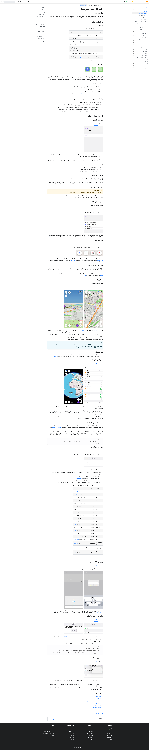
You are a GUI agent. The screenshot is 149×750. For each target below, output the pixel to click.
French (72, 730)
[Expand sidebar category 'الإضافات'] (133, 49)
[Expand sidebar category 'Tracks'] (133, 31)
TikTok (91, 735)
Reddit (91, 731)
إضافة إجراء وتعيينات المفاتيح (39, 38)
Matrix (91, 739)
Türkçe (72, 744)
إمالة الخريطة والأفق (40, 27)
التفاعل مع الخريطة (41, 12)
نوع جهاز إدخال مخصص (40, 36)
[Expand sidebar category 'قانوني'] (133, 66)
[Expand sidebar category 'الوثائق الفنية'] (133, 59)
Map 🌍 (110, 730)
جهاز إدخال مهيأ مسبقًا (40, 34)
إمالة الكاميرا (83, 330)
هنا (61, 112)
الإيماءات (42, 9)
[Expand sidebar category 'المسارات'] (133, 35)
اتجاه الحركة (86, 268)
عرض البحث (76, 500)
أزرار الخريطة (51, 236)
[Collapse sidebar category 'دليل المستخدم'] (133, 7)
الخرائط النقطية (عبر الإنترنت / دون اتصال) (93, 702)
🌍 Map (125, 1)
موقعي (84, 182)
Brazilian (72, 741)
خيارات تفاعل (72, 260)
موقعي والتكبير (41, 11)
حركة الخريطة (42, 7)
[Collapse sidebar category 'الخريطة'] (133, 11)
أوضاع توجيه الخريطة (40, 21)
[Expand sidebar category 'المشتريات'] (133, 51)
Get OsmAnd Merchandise (48, 733)
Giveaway (110, 741)
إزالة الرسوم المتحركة (40, 17)
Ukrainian (71, 735)
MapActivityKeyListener (65, 485)
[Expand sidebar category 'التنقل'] (133, 45)
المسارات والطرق (97, 705)
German (72, 731)
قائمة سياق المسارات (97, 707)
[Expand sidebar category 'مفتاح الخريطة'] (133, 37)
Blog (135, 1)
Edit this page (99, 713)
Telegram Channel (89, 737)
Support (52, 735)
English (72, 728)
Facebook (91, 733)
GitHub (21, 1)
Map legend (109, 735)
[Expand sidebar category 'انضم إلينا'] (133, 68)
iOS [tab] (96, 123)
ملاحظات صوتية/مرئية (78, 547)
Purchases (109, 733)
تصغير (75, 524)
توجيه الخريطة (92, 258)
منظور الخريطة (42, 26)
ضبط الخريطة (98, 698)
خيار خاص (78, 61)
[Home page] (102, 5)
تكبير (75, 521)
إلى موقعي (76, 491)
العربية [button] (26, 1)
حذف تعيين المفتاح (41, 39)
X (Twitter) (90, 730)
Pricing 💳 (110, 728)
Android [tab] (100, 123)
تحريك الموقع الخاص (40, 16)
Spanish (72, 739)
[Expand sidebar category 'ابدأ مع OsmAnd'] (133, 9)
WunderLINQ (58, 427)
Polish (72, 737)
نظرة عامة (43, 5)
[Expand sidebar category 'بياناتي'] (133, 43)
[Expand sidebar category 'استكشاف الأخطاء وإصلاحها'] (133, 57)
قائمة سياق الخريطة (81, 94)
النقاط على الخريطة (97, 703)
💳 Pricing (131, 1)
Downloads (109, 737)
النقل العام (99, 709)
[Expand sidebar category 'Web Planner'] (133, 55)
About (110, 743)
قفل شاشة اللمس (41, 14)
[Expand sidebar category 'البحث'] (133, 53)
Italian (72, 733)
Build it (110, 739)
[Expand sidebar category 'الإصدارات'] (133, 64)
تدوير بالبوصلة (41, 22)
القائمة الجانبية (76, 539)
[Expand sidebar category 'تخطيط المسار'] (133, 47)
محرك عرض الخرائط (82, 57)
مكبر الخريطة (41, 29)
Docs (139, 1)
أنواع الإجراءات (64, 636)
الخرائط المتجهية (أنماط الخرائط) (95, 700)
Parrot (53, 427)
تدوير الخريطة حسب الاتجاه (39, 24)
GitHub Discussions (88, 728)
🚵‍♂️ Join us (120, 1)
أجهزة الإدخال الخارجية (99, 612)
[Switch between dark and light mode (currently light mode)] (2, 2)
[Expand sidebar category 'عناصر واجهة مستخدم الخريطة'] (133, 40)
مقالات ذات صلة (42, 41)
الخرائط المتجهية (55, 356)
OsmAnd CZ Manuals (49, 731)
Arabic (72, 743)
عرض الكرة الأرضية (41, 31)
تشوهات (55, 337)
